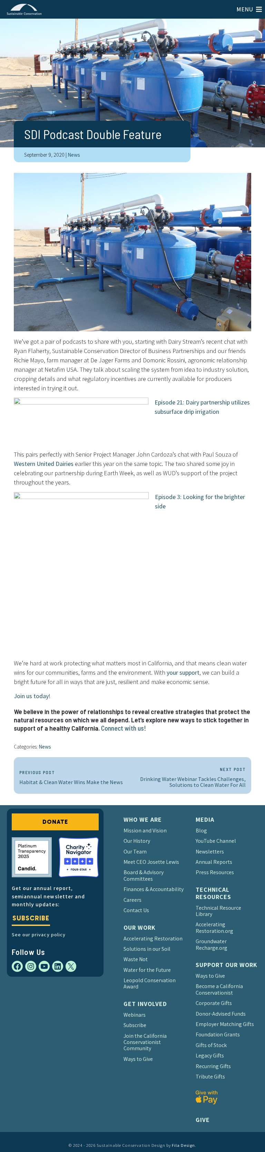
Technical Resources (213, 893)
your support (183, 672)
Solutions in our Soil (147, 949)
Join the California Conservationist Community (145, 1042)
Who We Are (143, 819)
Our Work (140, 927)
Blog (201, 830)
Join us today (31, 696)
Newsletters (210, 851)
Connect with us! (123, 728)
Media (205, 819)
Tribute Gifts (210, 1076)
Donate (55, 821)
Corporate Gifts (214, 1003)
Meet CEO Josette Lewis (151, 862)
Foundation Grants (218, 1034)
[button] (244, 9)
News (74, 154)
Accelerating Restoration (153, 938)
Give (203, 1120)
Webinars (135, 1014)
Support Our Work (226, 965)
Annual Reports (214, 862)
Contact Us (136, 910)
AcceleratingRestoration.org (214, 927)
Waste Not (136, 959)
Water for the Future (147, 970)
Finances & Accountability (154, 889)
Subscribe (30, 918)
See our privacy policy (38, 934)
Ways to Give (138, 1059)
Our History (137, 841)
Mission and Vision (145, 830)
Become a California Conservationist (219, 989)
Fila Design (183, 1145)
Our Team (135, 851)
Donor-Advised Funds (221, 1013)
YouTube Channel (216, 841)
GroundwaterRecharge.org (211, 944)
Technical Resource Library (218, 911)
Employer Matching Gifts (225, 1024)
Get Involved (145, 1004)
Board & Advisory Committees (144, 875)
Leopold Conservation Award (150, 983)
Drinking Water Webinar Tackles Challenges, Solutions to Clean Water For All (193, 778)
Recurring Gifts (213, 1066)
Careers (132, 900)
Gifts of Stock (211, 1045)
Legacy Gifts (210, 1055)
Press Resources (215, 872)
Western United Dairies (43, 464)
